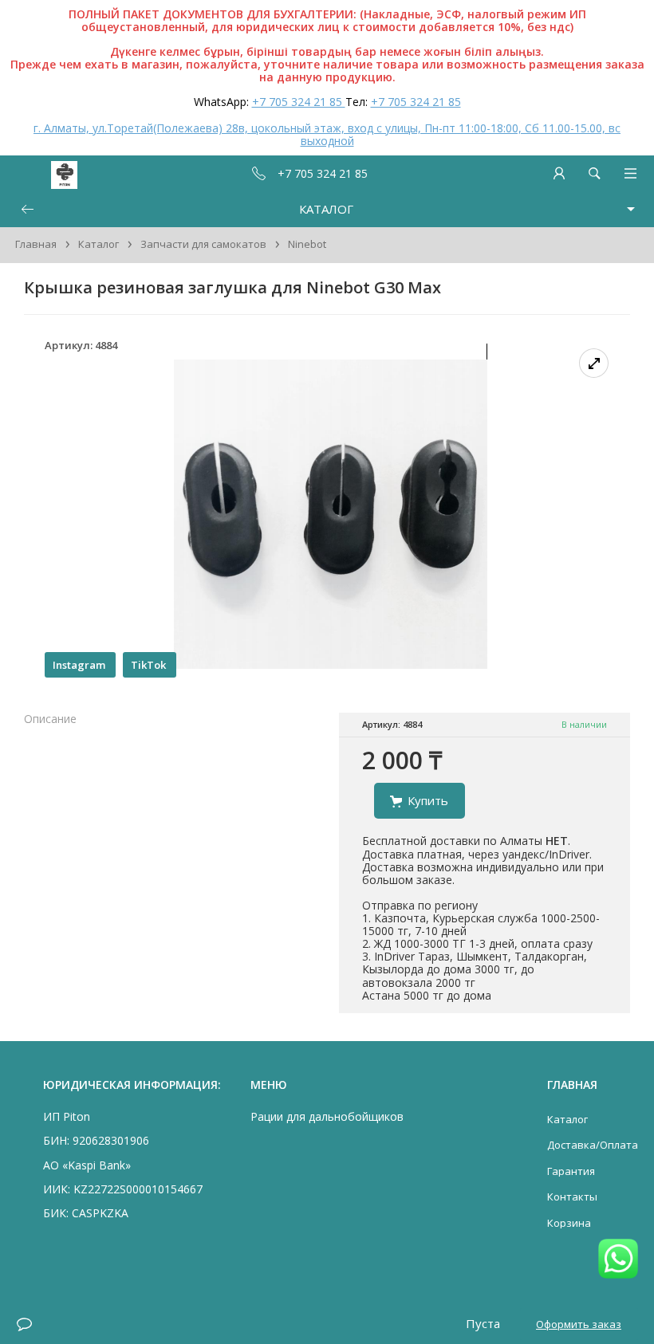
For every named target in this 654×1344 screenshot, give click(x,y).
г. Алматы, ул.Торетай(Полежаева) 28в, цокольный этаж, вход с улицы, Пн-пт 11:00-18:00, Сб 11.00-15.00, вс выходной (327, 134)
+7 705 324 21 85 (298, 101)
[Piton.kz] (41, 173)
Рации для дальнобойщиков (327, 1116)
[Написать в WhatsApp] (618, 1260)
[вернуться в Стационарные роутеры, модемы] (27, 209)
